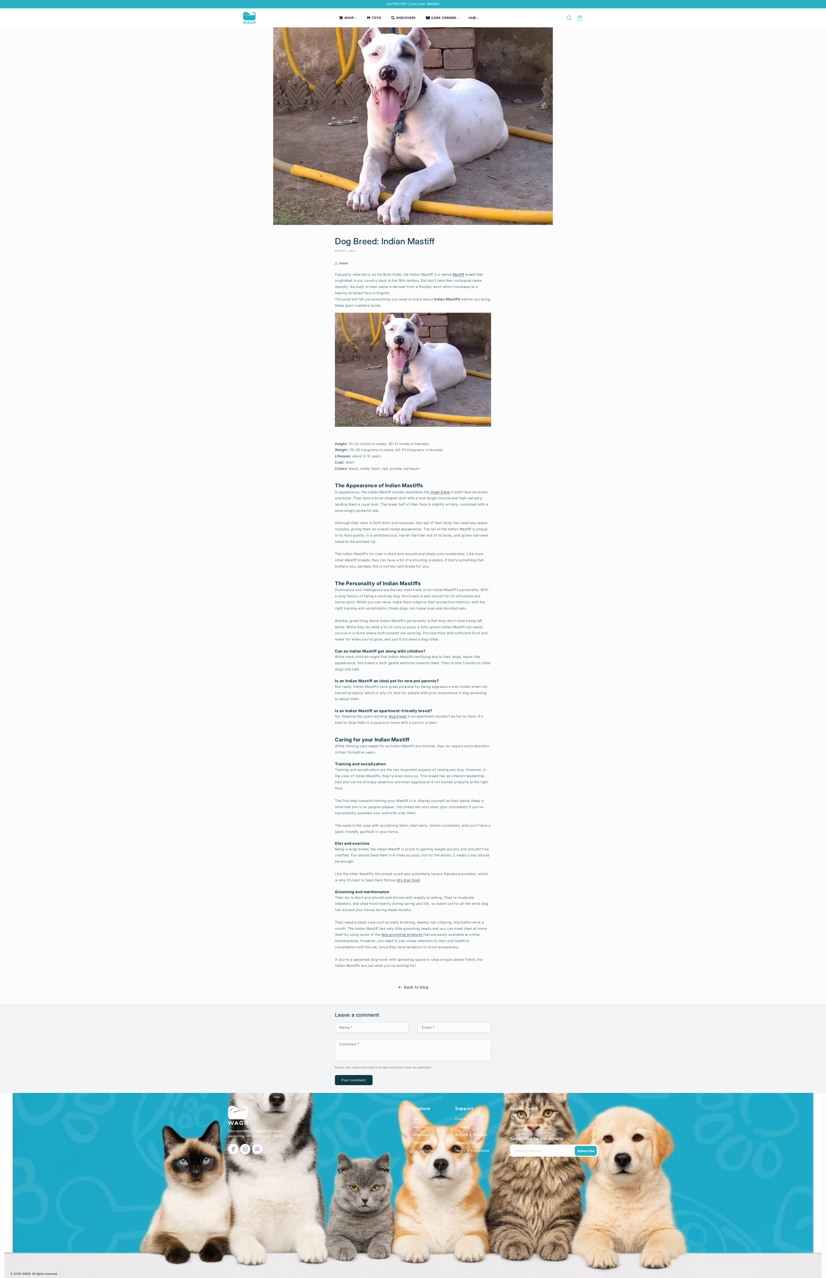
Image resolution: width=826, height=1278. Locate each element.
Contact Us (465, 1119)
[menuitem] (347, 17)
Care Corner (424, 1150)
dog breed (398, 716)
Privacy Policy (467, 1142)
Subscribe (585, 1151)
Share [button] (343, 263)
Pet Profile (422, 1142)
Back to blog (416, 987)
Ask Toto (420, 1127)
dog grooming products (402, 934)
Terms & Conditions (472, 1150)
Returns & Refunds (471, 1135)
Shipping (462, 1127)
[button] (569, 18)
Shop (417, 1119)
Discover (421, 1135)
